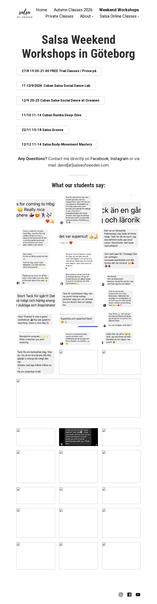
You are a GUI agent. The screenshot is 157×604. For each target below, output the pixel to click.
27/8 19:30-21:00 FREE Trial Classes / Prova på (59, 71)
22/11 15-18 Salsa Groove (42, 130)
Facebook (99, 158)
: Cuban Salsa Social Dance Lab (56, 86)
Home (41, 9)
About (85, 16)
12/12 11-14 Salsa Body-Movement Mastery (57, 144)
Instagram (119, 158)
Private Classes (59, 16)
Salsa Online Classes (118, 16)
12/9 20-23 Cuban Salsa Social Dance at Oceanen (60, 100)
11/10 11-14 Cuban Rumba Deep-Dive (51, 115)
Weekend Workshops (119, 9)
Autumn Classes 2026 (73, 9)
